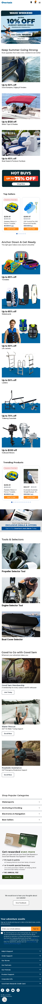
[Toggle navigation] (39, 2)
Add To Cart (11, 229)
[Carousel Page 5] (25, 233)
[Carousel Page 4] (23, 233)
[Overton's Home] (7, 2)
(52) (12, 225)
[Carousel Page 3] (21, 233)
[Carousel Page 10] (30, 502)
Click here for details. (21, 42)
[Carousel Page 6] (22, 502)
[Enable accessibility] (4, 999)
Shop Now (21, 38)
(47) (32, 494)
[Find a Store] (31, 2)
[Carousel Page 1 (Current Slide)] (17, 233)
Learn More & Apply (13, 877)
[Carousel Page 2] (18, 233)
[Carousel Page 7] (24, 502)
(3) (32, 225)
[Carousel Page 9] (28, 502)
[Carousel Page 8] (26, 502)
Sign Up (36, 929)
